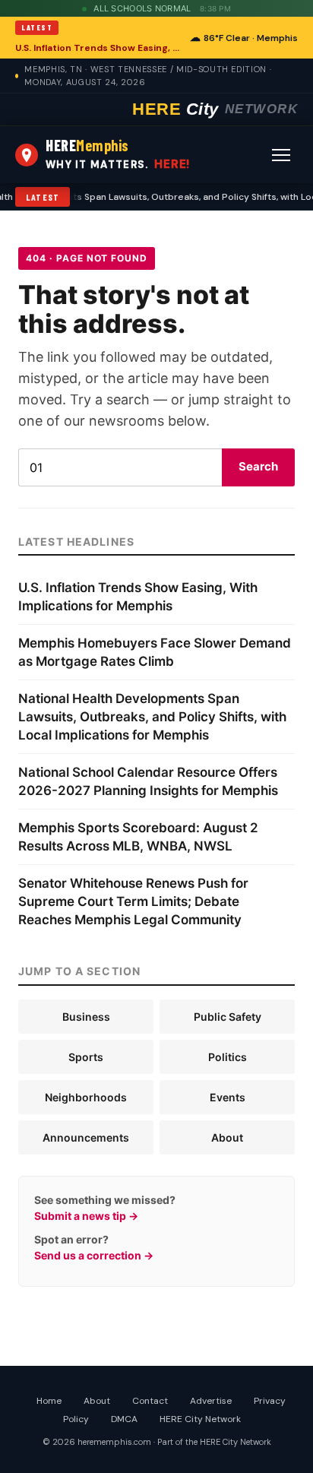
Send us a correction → (93, 1255)
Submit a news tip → (86, 1215)
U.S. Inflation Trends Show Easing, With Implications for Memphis (98, 48)
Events (227, 1097)
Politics (227, 1056)
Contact (150, 1401)
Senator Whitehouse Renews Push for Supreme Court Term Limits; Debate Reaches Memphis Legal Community (133, 901)
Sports (85, 1056)
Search (258, 466)
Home (49, 1401)
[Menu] (281, 155)
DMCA (124, 1419)
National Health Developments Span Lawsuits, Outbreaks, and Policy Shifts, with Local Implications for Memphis (152, 717)
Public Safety (227, 1016)
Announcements (86, 1137)
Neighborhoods (86, 1097)
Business (86, 1016)
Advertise (211, 1401)
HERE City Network (200, 1419)
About (227, 1137)
